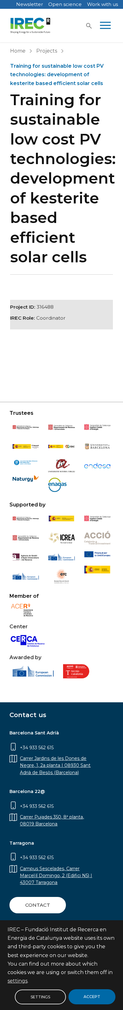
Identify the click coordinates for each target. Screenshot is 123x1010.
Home (18, 51)
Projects (46, 51)
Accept (92, 996)
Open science (65, 4)
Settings (40, 996)
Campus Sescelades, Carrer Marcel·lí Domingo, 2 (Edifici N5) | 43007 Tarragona (56, 876)
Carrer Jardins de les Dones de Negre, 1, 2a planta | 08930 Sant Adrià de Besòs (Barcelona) (55, 765)
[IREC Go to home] (30, 25)
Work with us (102, 4)
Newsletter (29, 4)
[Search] (89, 26)
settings (17, 981)
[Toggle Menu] (105, 26)
